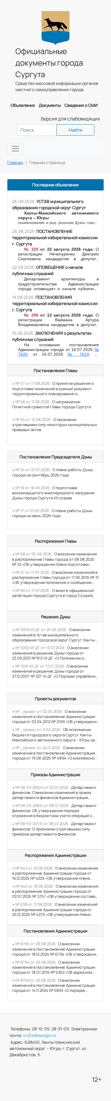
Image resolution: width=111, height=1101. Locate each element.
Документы (50, 105)
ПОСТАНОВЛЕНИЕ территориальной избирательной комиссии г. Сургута (55, 237)
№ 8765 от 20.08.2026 (35, 943)
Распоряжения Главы (55, 541)
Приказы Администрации (55, 774)
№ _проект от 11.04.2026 (37, 729)
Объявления (23, 105)
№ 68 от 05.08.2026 (33, 554)
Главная (15, 162)
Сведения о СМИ (81, 105)
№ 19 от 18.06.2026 (32, 487)
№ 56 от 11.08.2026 (32, 401)
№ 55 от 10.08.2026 (33, 419)
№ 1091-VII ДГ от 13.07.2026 (39, 666)
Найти (75, 130)
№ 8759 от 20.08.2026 (35, 980)
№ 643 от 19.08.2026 (34, 868)
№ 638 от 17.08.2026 (33, 904)
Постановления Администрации (55, 931)
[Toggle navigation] (15, 149)
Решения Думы (55, 616)
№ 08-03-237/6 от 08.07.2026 (41, 823)
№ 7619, (78, 354)
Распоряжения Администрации (55, 855)
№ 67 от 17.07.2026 (32, 572)
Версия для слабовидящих (70, 118)
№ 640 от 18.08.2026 (34, 886)
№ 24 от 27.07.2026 (32, 469)
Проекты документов (55, 698)
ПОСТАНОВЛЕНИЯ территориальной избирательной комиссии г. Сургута (55, 303)
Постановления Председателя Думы (56, 457)
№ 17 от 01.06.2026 (32, 510)
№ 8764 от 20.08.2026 (35, 962)
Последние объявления (55, 185)
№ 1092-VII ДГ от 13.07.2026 (40, 647)
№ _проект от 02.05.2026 (38, 711)
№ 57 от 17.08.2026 (32, 383)
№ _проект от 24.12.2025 (37, 747)
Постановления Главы (55, 370)
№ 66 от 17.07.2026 (32, 590)
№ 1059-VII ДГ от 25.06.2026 (40, 629)
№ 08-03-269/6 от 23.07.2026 (41, 787)
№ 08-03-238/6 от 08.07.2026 (42, 805)
